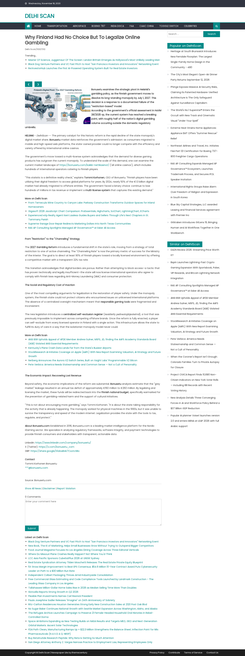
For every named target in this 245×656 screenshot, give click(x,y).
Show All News (33, 488)
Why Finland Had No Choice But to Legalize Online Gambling (82, 40)
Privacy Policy (157, 652)
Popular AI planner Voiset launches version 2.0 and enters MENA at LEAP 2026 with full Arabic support (195, 421)
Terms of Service (193, 652)
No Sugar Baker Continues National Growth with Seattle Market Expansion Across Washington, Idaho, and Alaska (92, 608)
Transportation (57, 26)
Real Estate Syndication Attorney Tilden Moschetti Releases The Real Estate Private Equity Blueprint (85, 562)
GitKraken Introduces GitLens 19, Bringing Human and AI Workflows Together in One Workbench (195, 228)
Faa (132, 26)
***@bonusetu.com (36, 467)
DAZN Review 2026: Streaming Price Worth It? (195, 252)
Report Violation (66, 488)
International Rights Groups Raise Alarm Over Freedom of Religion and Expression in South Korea (194, 192)
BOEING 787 (98, 26)
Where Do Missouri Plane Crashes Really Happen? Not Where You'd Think (70, 554)
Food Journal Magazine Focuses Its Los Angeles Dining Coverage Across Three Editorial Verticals (83, 550)
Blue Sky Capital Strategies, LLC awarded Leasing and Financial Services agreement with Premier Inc (195, 210)
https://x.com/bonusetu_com (56, 446)
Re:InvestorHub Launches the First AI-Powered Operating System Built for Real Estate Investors (83, 68)
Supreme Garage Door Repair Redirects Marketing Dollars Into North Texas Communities (79, 223)
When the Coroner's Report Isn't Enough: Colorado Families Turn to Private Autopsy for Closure (195, 362)
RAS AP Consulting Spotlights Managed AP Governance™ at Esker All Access (71, 227)
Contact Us (212, 652)
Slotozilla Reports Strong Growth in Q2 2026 (53, 592)
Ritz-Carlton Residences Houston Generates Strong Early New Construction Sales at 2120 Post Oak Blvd (87, 604)
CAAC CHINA (147, 26)
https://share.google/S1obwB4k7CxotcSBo (55, 451)
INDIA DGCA (117, 26)
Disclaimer (49, 488)
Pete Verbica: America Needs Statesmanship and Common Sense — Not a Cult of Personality (82, 364)
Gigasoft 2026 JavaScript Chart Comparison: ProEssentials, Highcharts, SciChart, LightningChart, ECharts (88, 211)
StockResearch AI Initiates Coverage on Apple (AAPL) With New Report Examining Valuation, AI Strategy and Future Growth (194, 326)
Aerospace (79, 26)
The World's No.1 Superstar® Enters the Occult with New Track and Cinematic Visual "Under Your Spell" (193, 115)
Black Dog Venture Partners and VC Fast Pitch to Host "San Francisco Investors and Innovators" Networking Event (93, 64)
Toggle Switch (168, 26)
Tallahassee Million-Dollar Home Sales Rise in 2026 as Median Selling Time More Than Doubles (82, 587)
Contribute (174, 652)
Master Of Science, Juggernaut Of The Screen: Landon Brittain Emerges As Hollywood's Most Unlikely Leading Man (94, 60)
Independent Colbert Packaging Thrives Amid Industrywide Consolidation (70, 575)
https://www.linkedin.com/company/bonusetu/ (63, 442)
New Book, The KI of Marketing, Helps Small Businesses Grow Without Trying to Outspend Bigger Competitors (91, 545)
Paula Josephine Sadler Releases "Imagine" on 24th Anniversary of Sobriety (71, 600)
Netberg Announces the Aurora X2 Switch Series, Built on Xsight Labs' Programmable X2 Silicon (82, 360)
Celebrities (190, 26)
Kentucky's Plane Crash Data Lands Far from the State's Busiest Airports (69, 348)
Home (37, 26)
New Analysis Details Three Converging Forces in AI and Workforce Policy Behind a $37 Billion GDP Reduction (195, 403)
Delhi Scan (39, 16)
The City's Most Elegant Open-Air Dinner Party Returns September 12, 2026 (194, 77)
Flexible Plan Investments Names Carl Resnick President (60, 596)
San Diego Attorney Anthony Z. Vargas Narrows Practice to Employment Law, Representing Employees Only (90, 642)
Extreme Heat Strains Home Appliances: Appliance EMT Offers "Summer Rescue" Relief (194, 133)
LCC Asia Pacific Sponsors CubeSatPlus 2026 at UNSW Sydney (63, 558)
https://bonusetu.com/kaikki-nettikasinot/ (84, 165)
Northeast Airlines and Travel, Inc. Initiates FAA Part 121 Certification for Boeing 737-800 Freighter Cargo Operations (195, 151)
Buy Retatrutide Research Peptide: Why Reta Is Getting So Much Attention (71, 638)
